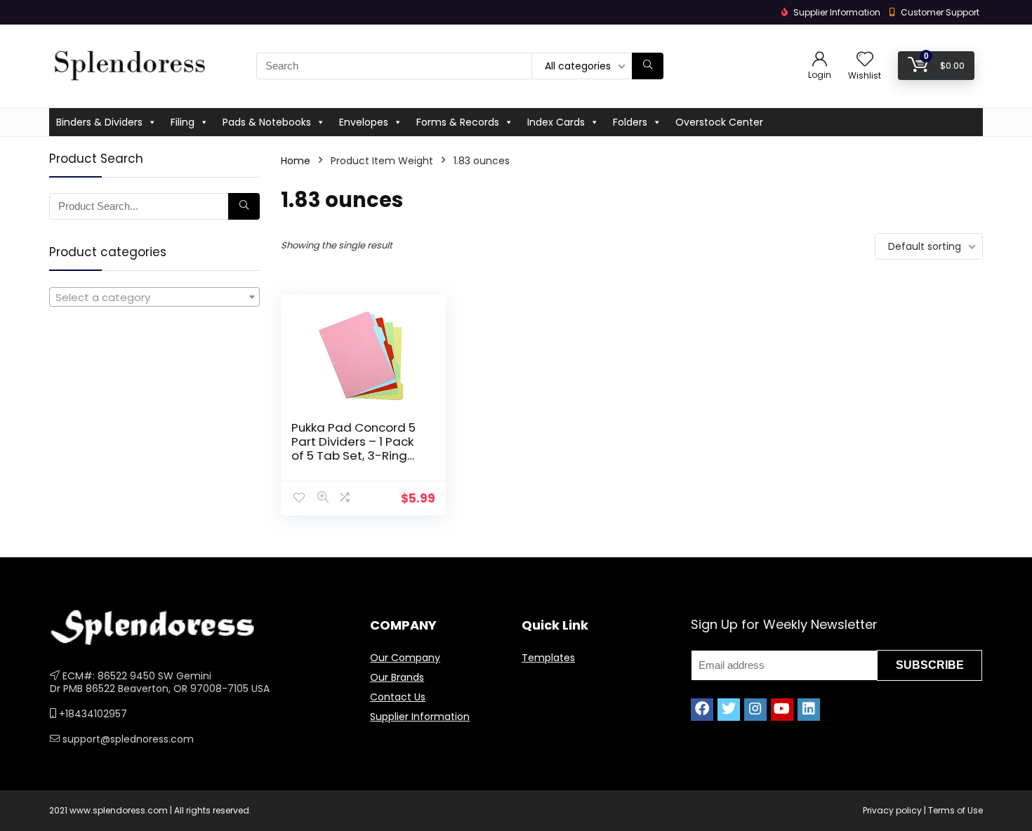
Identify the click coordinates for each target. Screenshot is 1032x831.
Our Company (405, 658)
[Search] (647, 66)
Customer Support (940, 12)
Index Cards (556, 122)
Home (295, 161)
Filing (182, 122)
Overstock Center (719, 122)
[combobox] (154, 297)
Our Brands (397, 677)
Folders (630, 122)
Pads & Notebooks (267, 122)
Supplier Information (420, 717)
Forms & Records (457, 122)
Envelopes (363, 122)
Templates (548, 658)
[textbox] (154, 297)
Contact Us (397, 697)
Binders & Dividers (99, 122)
